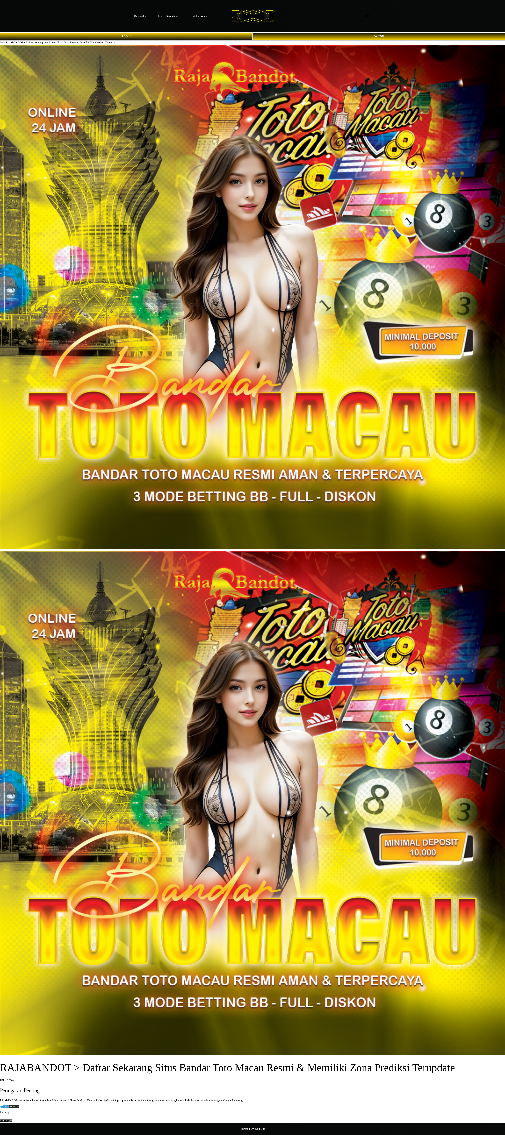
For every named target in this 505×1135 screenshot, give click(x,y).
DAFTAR (379, 36)
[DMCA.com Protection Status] (10, 1108)
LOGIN (126, 36)
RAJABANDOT (9, 1100)
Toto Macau (53, 1100)
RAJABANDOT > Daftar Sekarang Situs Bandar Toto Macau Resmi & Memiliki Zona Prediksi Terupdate (60, 42)
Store (2, 42)
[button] (6, 1120)
